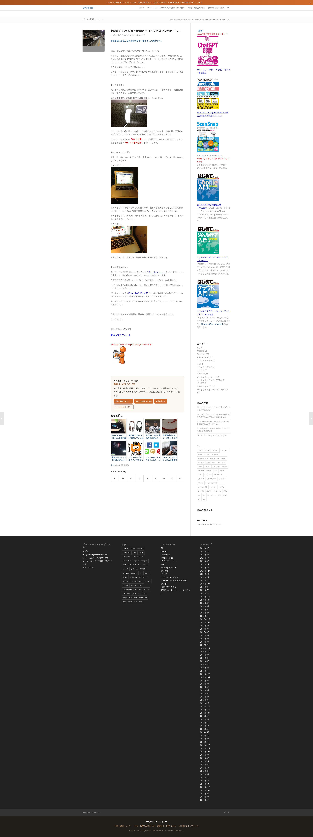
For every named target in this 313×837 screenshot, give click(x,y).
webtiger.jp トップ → (124, 407)
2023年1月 (205, 564)
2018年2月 (205, 612)
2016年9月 (205, 654)
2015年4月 (205, 693)
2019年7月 (205, 590)
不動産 (226, 491)
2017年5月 (205, 635)
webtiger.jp (174, 2)
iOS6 (208, 462)
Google (206, 454)
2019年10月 (205, 583)
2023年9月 (205, 548)
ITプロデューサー (204, 360)
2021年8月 (205, 567)
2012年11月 (205, 787)
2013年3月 (205, 774)
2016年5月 (205, 661)
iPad (223, 462)
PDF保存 (224, 466)
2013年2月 (205, 777)
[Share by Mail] (180, 478)
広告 (219, 495)
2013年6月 (205, 764)
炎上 (199, 499)
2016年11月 (205, 651)
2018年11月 (205, 596)
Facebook (201, 354)
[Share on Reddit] (172, 478)
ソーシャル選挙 (202, 487)
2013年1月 (205, 780)
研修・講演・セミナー (123, 401)
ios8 (218, 462)
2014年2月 (205, 738)
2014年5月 (205, 729)
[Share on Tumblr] (156, 478)
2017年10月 (205, 622)
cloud (208, 450)
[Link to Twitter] (225, 812)
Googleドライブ (203, 458)
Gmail (200, 454)
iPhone (200, 466)
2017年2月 (205, 645)
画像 (204, 499)
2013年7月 (205, 761)
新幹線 (126, 465)
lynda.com (216, 466)
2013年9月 (205, 754)
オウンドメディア (204, 367)
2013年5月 (205, 767)
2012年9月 (205, 793)
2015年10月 (205, 677)
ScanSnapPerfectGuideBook (209, 155)
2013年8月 (205, 758)
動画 (204, 495)
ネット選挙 (201, 491)
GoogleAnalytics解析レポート (96, 554)
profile (86, 551)
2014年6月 (205, 725)
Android (200, 350)
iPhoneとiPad (203, 357)
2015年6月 (205, 687)
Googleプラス (214, 458)
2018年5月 (205, 606)
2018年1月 (205, 616)
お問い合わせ (161, 401)
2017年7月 (205, 629)
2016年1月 (205, 671)
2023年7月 (205, 554)
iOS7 (213, 462)
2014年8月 (205, 719)
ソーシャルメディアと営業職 (209, 380)
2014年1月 (205, 742)
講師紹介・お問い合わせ (166, 826)
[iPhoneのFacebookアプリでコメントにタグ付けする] (2, 418)
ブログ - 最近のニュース (93, 19)
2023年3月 (205, 561)
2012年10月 (205, 790)
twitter (200, 475)
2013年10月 (205, 751)
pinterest (201, 471)
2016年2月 (205, 667)
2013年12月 (205, 745)
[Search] (228, 7)
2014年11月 (205, 709)
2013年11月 (205, 748)
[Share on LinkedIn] (148, 478)
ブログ (200, 383)
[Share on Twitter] (123, 478)
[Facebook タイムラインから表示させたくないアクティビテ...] (311, 418)
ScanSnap (209, 471)
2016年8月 (205, 658)
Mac (199, 363)
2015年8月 (205, 683)
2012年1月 (205, 800)
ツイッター (213, 487)
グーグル (201, 373)
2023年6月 (205, 557)
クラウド (201, 370)
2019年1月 (205, 593)
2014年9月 (205, 716)
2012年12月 (205, 784)
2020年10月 (205, 574)
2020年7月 (205, 577)
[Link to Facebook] (228, 812)
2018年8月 (205, 603)
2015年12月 (205, 674)
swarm (221, 471)
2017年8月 (205, 625)
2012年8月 (205, 796)
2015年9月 (205, 680)
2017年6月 (205, 632)
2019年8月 (205, 587)
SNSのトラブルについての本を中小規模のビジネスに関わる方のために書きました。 (213, 415)
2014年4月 (205, 732)
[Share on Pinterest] (139, 478)
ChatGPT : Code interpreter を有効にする (211, 435)
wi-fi (116, 465)
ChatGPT (201, 450)
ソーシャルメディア (205, 376)
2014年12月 (205, 706)
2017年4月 (205, 638)
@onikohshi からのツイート (209, 524)
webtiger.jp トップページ (188, 826)
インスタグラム (211, 479)
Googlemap (215, 454)
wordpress (208, 475)
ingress (223, 458)
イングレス (201, 479)
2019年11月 (205, 580)
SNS (216, 471)
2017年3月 (205, 641)
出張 (121, 465)
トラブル (221, 487)
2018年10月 (205, 600)
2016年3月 (205, 664)
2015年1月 (205, 703)
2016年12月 (205, 648)
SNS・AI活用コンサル (144, 401)
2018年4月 (205, 609)
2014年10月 (205, 713)
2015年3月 (205, 696)
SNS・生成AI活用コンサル (145, 826)
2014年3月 (205, 735)
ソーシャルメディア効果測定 (95, 557)
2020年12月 (205, 570)
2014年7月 (205, 722)
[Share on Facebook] (115, 478)
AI (198, 347)
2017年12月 (205, 619)
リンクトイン (217, 491)
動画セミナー (212, 495)
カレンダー (222, 479)
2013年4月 (205, 771)
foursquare (224, 450)
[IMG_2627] (94, 41)
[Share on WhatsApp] (131, 478)
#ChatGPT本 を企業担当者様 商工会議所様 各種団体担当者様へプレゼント (213, 422)
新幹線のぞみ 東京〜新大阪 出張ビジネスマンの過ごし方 (146, 31)
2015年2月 (205, 700)
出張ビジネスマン (136, 35)
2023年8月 (205, 551)
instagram (201, 462)
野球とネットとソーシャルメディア (212, 389)
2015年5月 (205, 690)
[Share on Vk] (164, 478)
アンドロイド (218, 475)
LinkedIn (207, 466)
